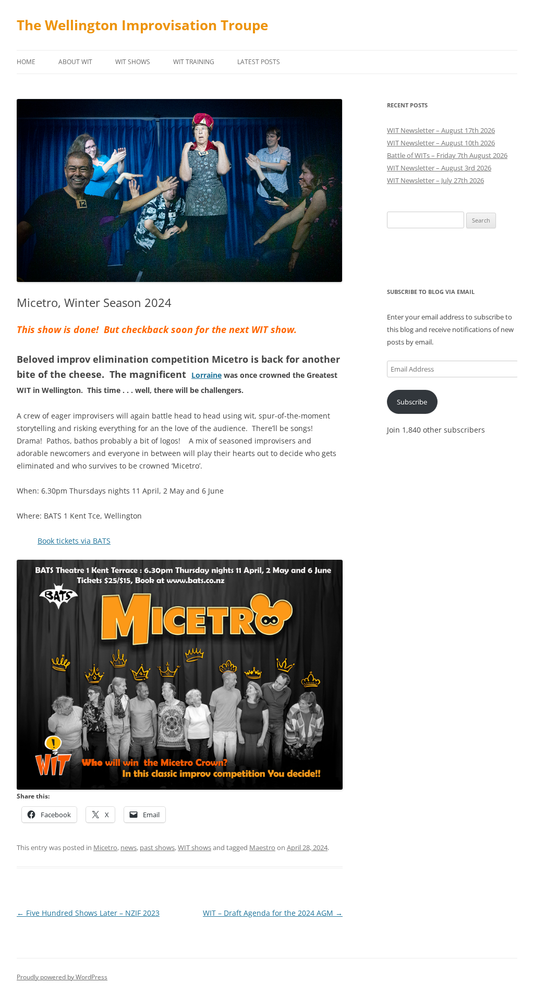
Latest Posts (258, 61)
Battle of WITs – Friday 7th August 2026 (447, 155)
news (128, 847)
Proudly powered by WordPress (62, 977)
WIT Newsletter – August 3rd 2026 (439, 168)
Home (26, 61)
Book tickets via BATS (74, 541)
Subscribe (412, 402)
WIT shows (132, 61)
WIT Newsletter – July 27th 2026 (435, 180)
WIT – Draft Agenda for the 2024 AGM (273, 913)
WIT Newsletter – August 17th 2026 (441, 130)
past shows (157, 847)
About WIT (75, 61)
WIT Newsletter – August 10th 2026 (441, 142)
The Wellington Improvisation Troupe (142, 25)
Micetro (105, 847)
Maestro (262, 847)
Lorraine (206, 375)
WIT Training (193, 61)
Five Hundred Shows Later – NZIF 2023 (88, 913)
